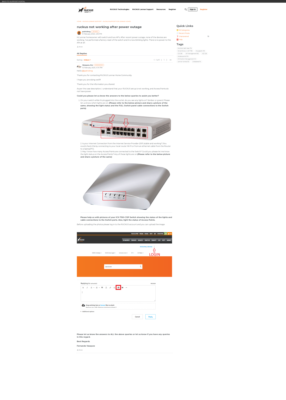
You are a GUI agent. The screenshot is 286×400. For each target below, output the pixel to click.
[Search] (186, 9)
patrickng (86, 32)
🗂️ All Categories (183, 30)
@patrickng (87, 71)
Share (80, 47)
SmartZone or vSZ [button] (185, 51)
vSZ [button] (204, 53)
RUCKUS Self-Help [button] (185, 48)
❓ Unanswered (193, 36)
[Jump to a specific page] (170, 60)
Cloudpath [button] (200, 51)
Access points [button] (183, 56)
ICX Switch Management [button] (187, 59)
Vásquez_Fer (87, 65)
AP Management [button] (192, 53)
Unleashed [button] (196, 61)
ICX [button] (180, 53)
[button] (126, 126)
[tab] (82, 53)
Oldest (87, 60)
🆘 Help (180, 40)
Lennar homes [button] (183, 61)
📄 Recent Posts (183, 33)
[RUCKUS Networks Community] (86, 9)
